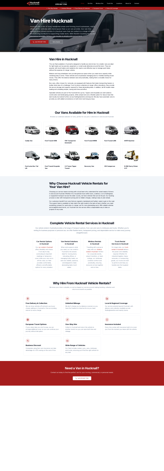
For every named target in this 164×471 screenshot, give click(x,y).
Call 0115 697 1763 (40, 42)
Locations (119, 3)
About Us (128, 3)
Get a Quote (56, 42)
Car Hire (90, 3)
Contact (136, 3)
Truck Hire (110, 3)
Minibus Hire (99, 3)
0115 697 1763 (61, 4)
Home (82, 3)
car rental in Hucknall (46, 247)
